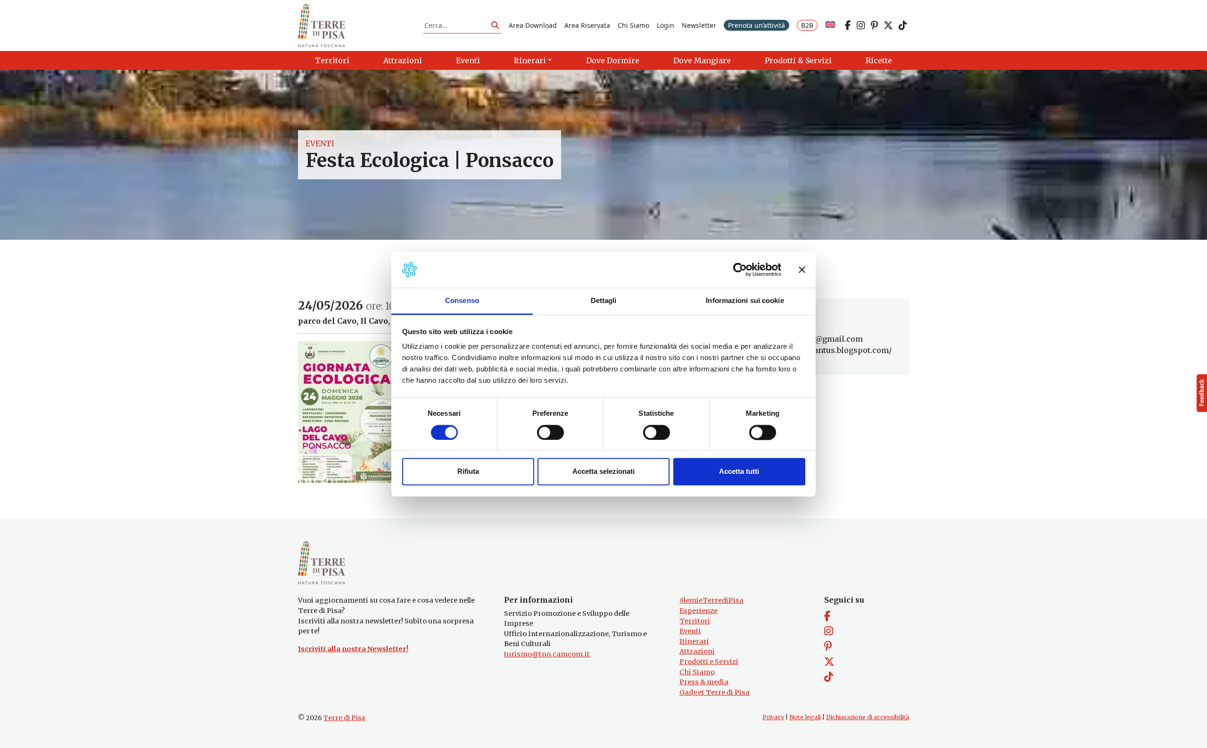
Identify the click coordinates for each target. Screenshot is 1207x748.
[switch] (550, 432)
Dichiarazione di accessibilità (867, 717)
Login (665, 25)
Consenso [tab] (462, 301)
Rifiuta (468, 472)
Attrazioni (697, 651)
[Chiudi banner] (802, 269)
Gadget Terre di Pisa (714, 692)
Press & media (703, 682)
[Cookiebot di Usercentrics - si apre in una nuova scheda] (740, 269)
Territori (694, 621)
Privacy (773, 717)
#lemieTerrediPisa (711, 600)
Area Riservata (587, 25)
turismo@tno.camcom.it (547, 654)
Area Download (533, 25)
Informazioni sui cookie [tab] (745, 301)
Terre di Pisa (344, 718)
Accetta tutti (739, 472)
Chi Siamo (633, 25)
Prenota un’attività (756, 25)
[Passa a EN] (830, 25)
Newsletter (699, 25)
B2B (807, 25)
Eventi (320, 143)
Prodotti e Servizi (708, 661)
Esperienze (698, 610)
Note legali (805, 717)
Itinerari (694, 641)
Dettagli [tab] (604, 301)
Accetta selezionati (603, 472)
